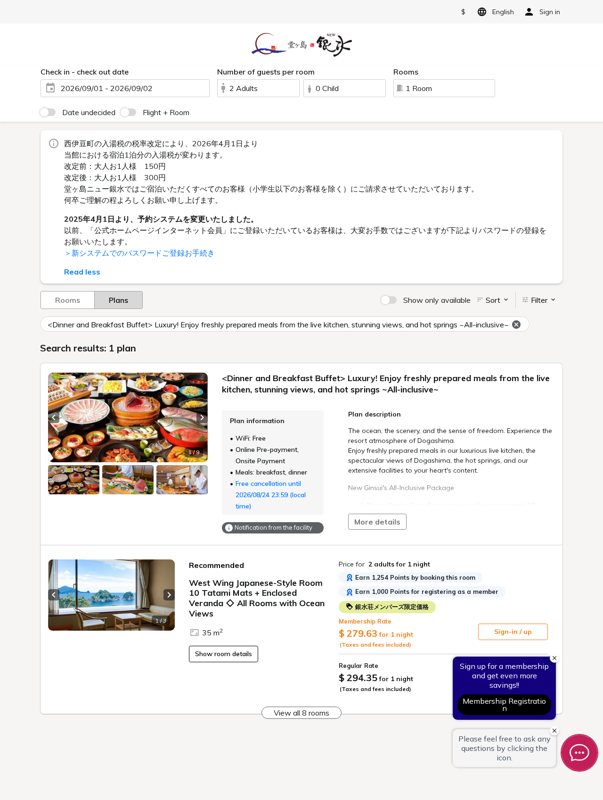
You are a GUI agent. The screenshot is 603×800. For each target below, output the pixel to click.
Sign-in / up (513, 631)
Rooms (67, 300)
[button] (53, 417)
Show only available (437, 300)
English (503, 12)
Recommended (216, 565)
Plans (118, 300)
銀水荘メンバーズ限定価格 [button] (391, 606)
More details (377, 521)
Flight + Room (166, 112)
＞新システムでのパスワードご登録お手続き (139, 253)
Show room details (223, 654)
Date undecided (88, 112)
